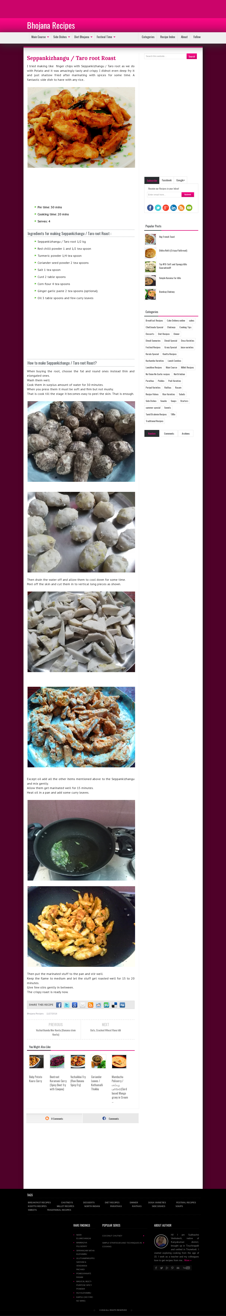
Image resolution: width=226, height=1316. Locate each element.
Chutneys (171, 327)
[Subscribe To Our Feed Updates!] (90, 1005)
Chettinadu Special (154, 327)
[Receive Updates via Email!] (82, 1005)
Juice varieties (187, 347)
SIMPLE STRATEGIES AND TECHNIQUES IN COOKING (123, 1245)
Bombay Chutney (166, 291)
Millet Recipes (187, 367)
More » (187, 1260)
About (184, 37)
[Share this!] (58, 1005)
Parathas (150, 381)
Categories (148, 37)
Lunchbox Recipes (154, 367)
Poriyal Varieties (153, 387)
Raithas (167, 387)
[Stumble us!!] (106, 1005)
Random (152, 433)
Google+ (180, 180)
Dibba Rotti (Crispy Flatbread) (173, 250)
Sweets (167, 407)
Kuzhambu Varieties (155, 360)
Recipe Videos (152, 394)
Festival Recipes (153, 347)
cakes (191, 320)
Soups (173, 401)
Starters (184, 401)
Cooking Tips (185, 327)
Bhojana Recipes (51, 25)
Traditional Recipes (154, 421)
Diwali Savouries (153, 340)
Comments (113, 1118)
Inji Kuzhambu (83, 1293)
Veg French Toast (167, 236)
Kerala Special (152, 354)
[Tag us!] (114, 1005)
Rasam (178, 387)
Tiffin (173, 414)
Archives (186, 433)
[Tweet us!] (66, 1005)
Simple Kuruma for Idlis (170, 278)
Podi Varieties (174, 381)
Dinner (177, 334)
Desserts (150, 334)
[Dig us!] (122, 1005)
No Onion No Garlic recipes (158, 374)
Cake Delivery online (176, 320)
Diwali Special (170, 340)
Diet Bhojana (81, 37)
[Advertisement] (28, 9)
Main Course (38, 37)
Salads (182, 394)
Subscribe (152, 180)
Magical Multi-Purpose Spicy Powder (84, 1285)
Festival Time (104, 37)
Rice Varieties (168, 394)
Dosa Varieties (187, 340)
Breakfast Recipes (154, 320)
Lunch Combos (174, 360)
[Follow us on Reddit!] (98, 1005)
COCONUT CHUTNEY (123, 1236)
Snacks (163, 401)
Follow (197, 37)
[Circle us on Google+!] (74, 1005)
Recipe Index (167, 37)
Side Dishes (60, 37)
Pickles (161, 381)
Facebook (167, 180)
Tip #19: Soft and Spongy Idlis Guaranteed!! (173, 265)
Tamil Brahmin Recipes (156, 414)
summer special (153, 407)
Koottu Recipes (170, 354)
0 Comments (57, 1118)
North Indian (179, 374)
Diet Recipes (164, 334)
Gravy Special (170, 347)
